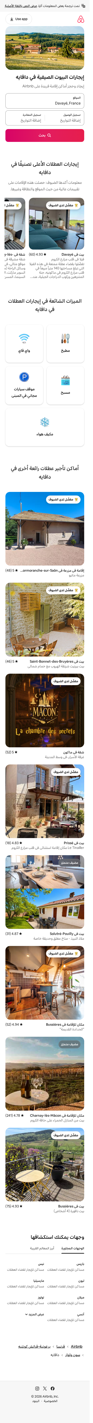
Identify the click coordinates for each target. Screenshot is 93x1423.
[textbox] (65, 120)
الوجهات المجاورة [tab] (72, 1248)
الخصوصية (51, 1401)
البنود (36, 1401)
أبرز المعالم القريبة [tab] (42, 1248)
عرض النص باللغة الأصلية (21, 6)
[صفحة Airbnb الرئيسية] (80, 19)
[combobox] (45, 103)
